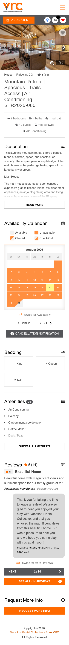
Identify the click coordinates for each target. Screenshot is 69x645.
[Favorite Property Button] (62, 32)
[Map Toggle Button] (47, 20)
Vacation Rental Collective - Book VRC (34, 632)
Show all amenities (34, 446)
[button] (4, 47)
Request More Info (34, 610)
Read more (34, 204)
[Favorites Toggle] (63, 20)
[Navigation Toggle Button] (62, 7)
